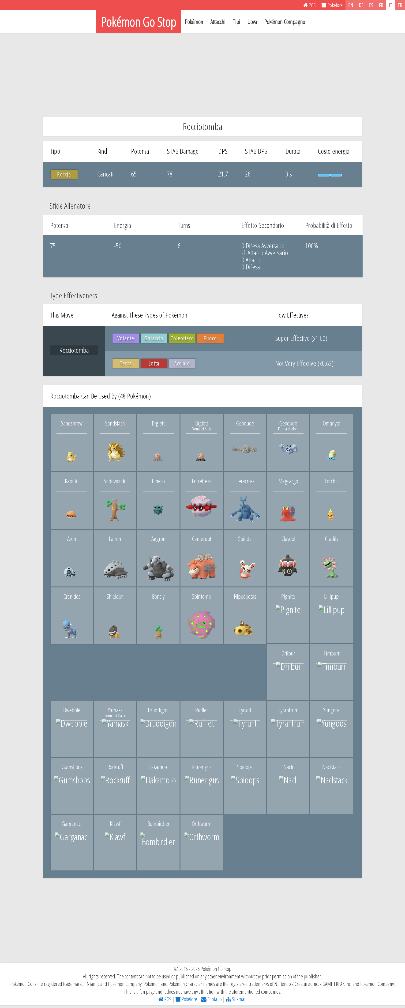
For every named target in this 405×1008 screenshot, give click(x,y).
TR (400, 4)
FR (381, 4)
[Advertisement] (202, 75)
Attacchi (217, 21)
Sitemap (239, 999)
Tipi (236, 21)
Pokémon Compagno (284, 21)
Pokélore (189, 999)
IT (390, 4)
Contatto (214, 999)
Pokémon (194, 21)
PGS (167, 999)
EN (350, 4)
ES (371, 4)
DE (361, 4)
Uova (252, 21)
